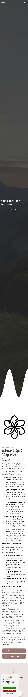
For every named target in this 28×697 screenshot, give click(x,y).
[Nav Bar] (25, 2)
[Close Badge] (21, 691)
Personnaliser (9, 693)
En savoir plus (13, 651)
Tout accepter (9, 687)
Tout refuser (9, 690)
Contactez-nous (13, 656)
